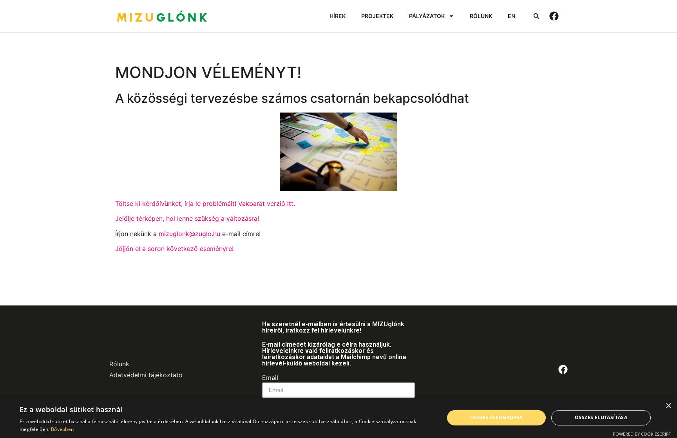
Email (270, 378)
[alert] (338, 418)
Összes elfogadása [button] (496, 417)
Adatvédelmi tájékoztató (146, 375)
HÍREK (337, 16)
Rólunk (119, 364)
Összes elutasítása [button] (601, 417)
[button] (536, 16)
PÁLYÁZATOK (427, 16)
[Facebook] (554, 16)
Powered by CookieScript (642, 434)
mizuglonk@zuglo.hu (189, 234)
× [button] (668, 406)
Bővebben (62, 429)
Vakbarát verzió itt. (266, 203)
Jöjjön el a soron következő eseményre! (174, 249)
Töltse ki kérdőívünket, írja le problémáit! (175, 203)
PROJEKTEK (377, 16)
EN (511, 16)
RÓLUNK (481, 16)
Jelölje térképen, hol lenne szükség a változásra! (187, 218)
